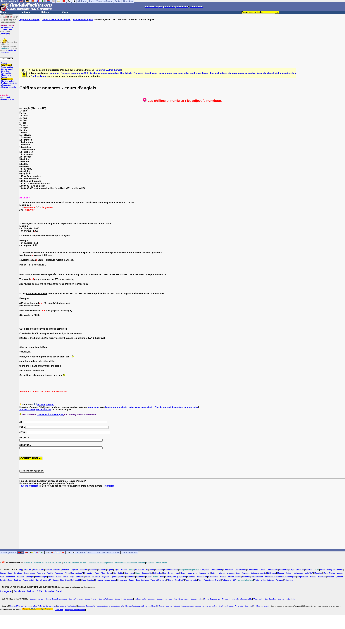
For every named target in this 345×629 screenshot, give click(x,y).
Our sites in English (286, 599)
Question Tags (6, 580)
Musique (20, 577)
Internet (222, 573)
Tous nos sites (129, 552)
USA (234, 580)
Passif (148, 577)
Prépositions (302, 577)
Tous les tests (191, 580)
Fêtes (103, 573)
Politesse (191, 577)
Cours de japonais (164, 599)
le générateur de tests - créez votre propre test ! (129, 407)
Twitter (31, 591)
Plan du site (6, 75)
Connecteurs (252, 570)
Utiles (65, 12)
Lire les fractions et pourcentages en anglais (233, 73)
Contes (262, 570)
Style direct (65, 580)
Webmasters (6, 85)
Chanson (159, 570)
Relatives (17, 580)
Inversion (230, 573)
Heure (182, 573)
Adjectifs (74, 570)
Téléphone (226, 580)
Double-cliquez (38, 76)
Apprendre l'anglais (29, 19)
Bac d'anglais (270, 599)
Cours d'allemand (106, 599)
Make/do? (309, 573)
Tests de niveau (142, 580)
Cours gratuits (8, 552)
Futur (97, 573)
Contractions (272, 570)
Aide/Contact (6, 65)
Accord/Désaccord (53, 570)
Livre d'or (5, 71)
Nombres (100, 70)
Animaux (102, 570)
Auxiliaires (139, 570)
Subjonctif (75, 580)
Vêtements (288, 580)
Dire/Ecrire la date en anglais (104, 73)
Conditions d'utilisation (66, 606)
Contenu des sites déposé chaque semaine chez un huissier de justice (187, 606)
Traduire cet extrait (9, 83)
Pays (162, 577)
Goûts (120, 573)
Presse (4, 77)
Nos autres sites (7, 99)
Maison (289, 573)
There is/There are (158, 580)
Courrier (308, 570)
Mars (325, 573)
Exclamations (29, 573)
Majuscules (298, 573)
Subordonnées (87, 580)
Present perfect (234, 577)
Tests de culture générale (144, 599)
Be (147, 570)
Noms (87, 577)
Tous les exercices (28, 486)
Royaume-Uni (28, 580)
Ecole (10, 573)
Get (114, 573)
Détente (45, 12)
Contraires (283, 570)
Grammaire (129, 573)
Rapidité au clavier (181, 599)
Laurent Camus (16, 606)
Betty (151, 570)
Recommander (7, 79)
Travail (218, 580)
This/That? (179, 580)
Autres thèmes (113, 70)
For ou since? (77, 573)
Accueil (4, 63)
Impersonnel (204, 573)
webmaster (93, 407)
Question (339, 577)
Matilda (332, 573)
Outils (116, 552)
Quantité (330, 577)
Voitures (270, 580)
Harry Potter (168, 573)
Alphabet (93, 570)
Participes (130, 577)
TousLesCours (103, 552)
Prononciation (257, 577)
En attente (18, 573)
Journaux (245, 573)
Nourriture (96, 577)
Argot (116, 570)
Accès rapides (7, 67)
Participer (26, 12)
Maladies (318, 573)
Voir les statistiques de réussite (35, 409)
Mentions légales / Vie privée (231, 606)
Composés (205, 570)
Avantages (5, 33)
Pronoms (246, 577)
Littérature (271, 573)
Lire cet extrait (7, 69)
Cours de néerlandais (124, 599)
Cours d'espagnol (76, 599)
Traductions (208, 580)
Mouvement (10, 577)
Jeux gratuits (6, 97)
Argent (110, 570)
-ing (20, 570)
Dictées (340, 570)
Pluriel (168, 577)
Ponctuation (202, 577)
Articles (124, 570)
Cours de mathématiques (56, 599)
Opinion (114, 577)
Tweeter (41, 404)
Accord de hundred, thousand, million (276, 73)
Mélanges (30, 577)
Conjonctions (240, 570)
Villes (263, 580)
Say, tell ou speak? (43, 580)
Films (67, 573)
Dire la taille (126, 73)
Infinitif (214, 573)
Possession (213, 577)
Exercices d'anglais (83, 19)
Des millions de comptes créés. (7, 27)
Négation (105, 577)
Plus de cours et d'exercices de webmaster (176, 407)
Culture (81, 552)
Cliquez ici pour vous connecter (8, 20)
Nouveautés (6, 73)
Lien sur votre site (8, 87)
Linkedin (49, 591)
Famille (50, 573)
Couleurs (300, 570)
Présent (313, 577)
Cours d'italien (91, 599)
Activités (65, 570)
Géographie (147, 573)
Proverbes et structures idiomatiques (280, 577)
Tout (200, 580)
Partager (50, 404)
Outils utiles (258, 599)
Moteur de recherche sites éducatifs (237, 599)
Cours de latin (197, 599)
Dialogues (331, 570)
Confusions (228, 570)
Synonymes (122, 580)
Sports (55, 580)
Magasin (280, 573)
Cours (3, 12)
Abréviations (38, 570)
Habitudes (157, 573)
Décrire (3, 573)
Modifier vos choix (260, 606)
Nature (65, 577)
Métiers (51, 577)
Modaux (340, 573)
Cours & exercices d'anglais (56, 19)
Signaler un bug (8, 81)
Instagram (6, 591)
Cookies (248, 606)
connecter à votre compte (50, 414)
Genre (109, 573)
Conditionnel (216, 570)
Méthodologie (41, 577)
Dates (322, 570)
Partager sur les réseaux (75, 610)
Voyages (279, 580)
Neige (72, 577)
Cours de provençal (212, 599)
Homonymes (192, 573)
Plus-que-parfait (179, 577)
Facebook (19, 591)
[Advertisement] (182, 42)
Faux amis (59, 573)
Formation (88, 573)
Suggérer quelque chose (105, 580)
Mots (2, 577)
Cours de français (37, 599)
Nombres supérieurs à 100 (74, 73)
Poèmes (223, 577)
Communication (171, 570)
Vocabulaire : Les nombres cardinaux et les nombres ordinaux (176, 73)
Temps (131, 580)
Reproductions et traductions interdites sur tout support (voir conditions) (126, 606)
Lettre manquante (258, 573)
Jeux (90, 552)
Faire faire (41, 573)
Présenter (322, 577)
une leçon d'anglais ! (8, 51)
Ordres (122, 577)
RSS (39, 591)
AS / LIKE (27, 570)
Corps (291, 570)
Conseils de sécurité (86, 606)
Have (177, 573)
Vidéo (256, 580)
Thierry (170, 580)
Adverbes (84, 570)
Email (59, 591)
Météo (58, 577)
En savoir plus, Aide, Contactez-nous (40, 606)
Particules (140, 577)
